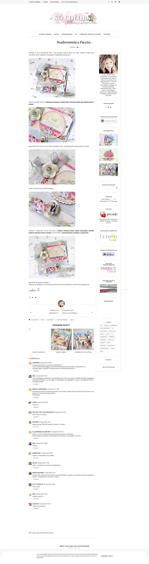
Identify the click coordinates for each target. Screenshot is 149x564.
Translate (114, 201)
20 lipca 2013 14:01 (41, 494)
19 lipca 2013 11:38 (53, 389)
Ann (33, 443)
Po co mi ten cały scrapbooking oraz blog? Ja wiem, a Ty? (108, 173)
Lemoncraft (50, 319)
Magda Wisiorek (38, 473)
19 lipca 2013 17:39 (43, 463)
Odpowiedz (36, 370)
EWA (33, 376)
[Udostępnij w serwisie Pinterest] (35, 298)
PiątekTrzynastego (62, 319)
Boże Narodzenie (105, 328)
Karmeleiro (36, 453)
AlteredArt (114, 325)
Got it (110, 556)
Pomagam (103, 339)
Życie (101, 351)
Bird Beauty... (54, 313)
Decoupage (103, 331)
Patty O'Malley (37, 484)
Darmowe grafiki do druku (90, 34)
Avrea (34, 402)
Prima (71, 319)
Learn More (104, 556)
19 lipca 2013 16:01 (45, 422)
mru (33, 494)
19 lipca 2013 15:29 (60, 412)
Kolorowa (108, 144)
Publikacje (111, 339)
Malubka (35, 422)
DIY (76, 34)
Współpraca (54, 2)
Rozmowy (103, 345)
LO (112, 334)
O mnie (45, 2)
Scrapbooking (67, 34)
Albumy (106, 325)
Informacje (112, 331)
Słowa (112, 348)
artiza (34, 463)
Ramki (108, 342)
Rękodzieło (111, 345)
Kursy (107, 334)
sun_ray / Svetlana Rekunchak (43, 412)
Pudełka (102, 342)
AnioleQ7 (35, 504)
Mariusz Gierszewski (39, 389)
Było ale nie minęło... (70, 313)
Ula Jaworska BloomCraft (41, 432)
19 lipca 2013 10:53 (46, 363)
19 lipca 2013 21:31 (50, 473)
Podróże (107, 34)
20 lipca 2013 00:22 (49, 484)
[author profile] (61, 303)
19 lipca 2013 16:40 (41, 443)
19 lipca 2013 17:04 (47, 453)
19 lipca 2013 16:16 (57, 432)
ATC (101, 325)
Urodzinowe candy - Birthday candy (108, 159)
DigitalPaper (34, 319)
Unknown (36, 363)
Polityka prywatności (70, 2)
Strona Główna (35, 2)
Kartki (56, 34)
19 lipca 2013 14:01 (43, 402)
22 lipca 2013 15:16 (45, 504)
